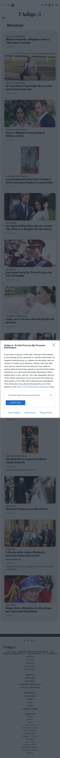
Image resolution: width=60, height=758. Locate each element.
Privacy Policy (46, 413)
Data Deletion (14, 413)
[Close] (54, 345)
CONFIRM (15, 403)
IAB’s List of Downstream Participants (33, 387)
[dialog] (30, 379)
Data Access (30, 413)
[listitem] (30, 395)
